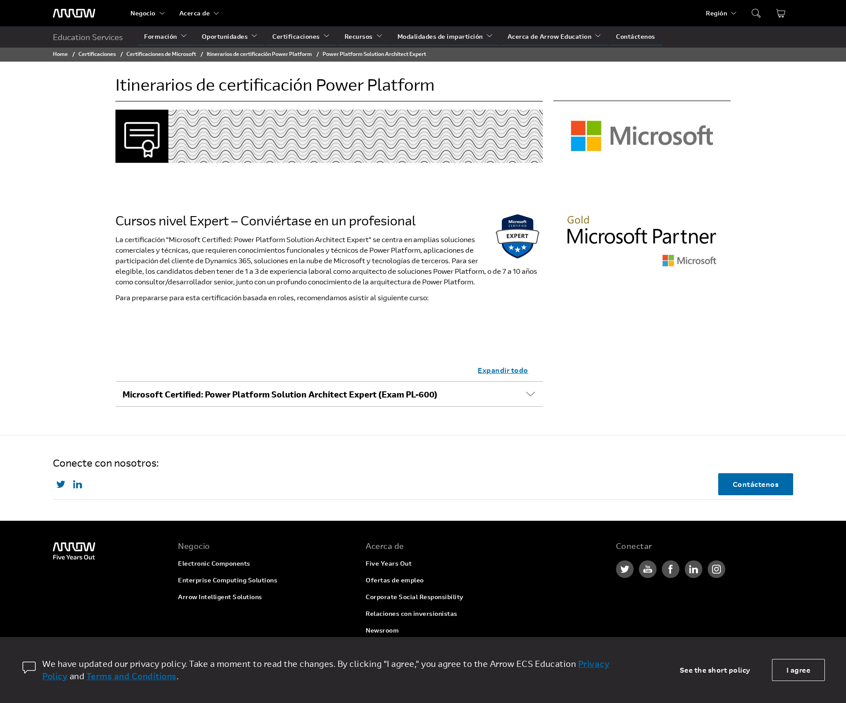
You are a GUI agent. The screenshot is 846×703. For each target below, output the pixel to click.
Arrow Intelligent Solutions (220, 597)
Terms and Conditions (131, 675)
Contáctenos (635, 36)
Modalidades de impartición (440, 36)
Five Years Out (389, 563)
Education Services (88, 37)
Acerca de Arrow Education (550, 36)
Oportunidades (225, 36)
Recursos (359, 36)
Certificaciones (296, 36)
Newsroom (382, 630)
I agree (799, 669)
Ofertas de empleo (395, 580)
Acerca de (194, 13)
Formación (160, 36)
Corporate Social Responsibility (415, 597)
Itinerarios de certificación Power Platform (260, 53)
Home (60, 53)
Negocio (143, 13)
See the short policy (715, 669)
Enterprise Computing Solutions (227, 580)
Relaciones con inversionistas (411, 613)
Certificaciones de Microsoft (161, 53)
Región (716, 13)
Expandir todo (503, 370)
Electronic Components (214, 563)
